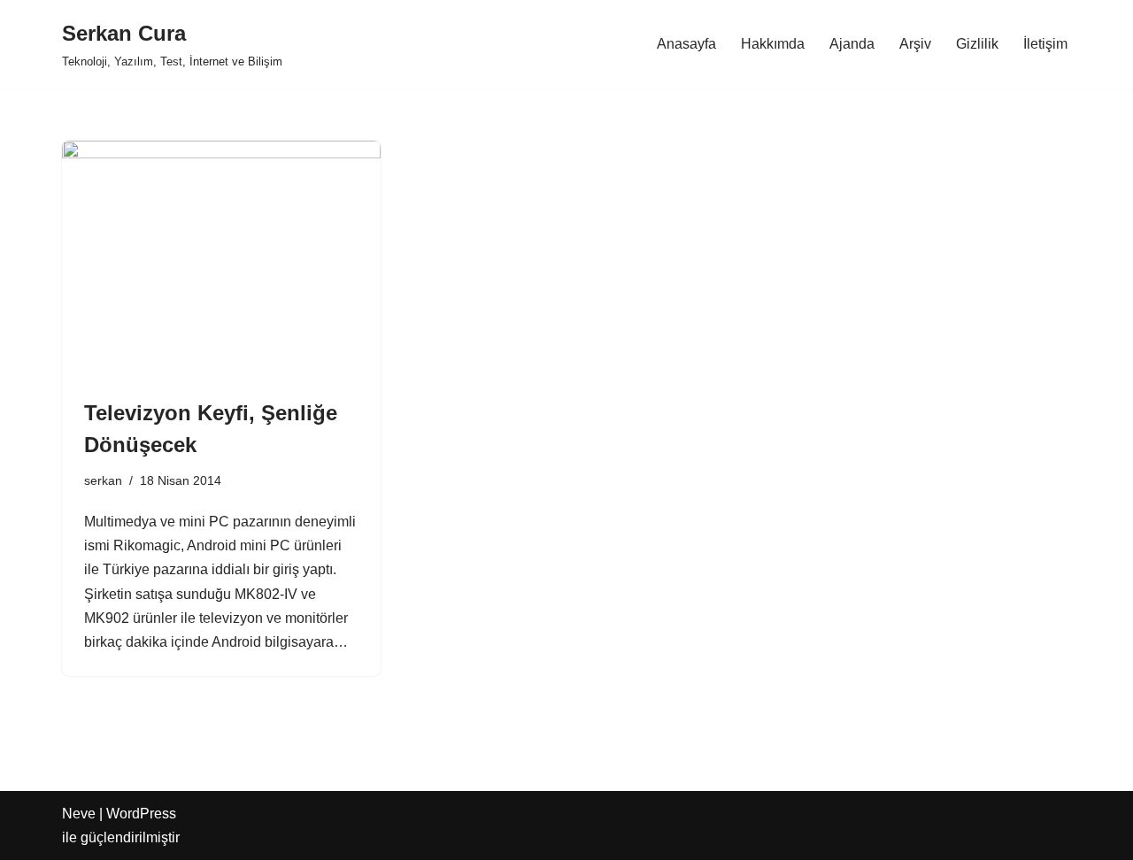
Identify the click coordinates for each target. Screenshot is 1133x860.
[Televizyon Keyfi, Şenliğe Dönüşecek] (221, 260)
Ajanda (852, 43)
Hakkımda (773, 43)
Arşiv (915, 43)
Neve (79, 813)
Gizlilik (977, 43)
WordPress (141, 813)
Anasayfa (686, 43)
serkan (103, 480)
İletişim (1045, 43)
